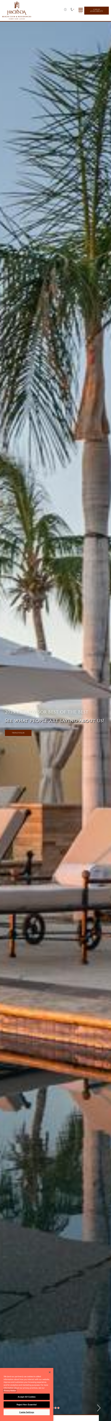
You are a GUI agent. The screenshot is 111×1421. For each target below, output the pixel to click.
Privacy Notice (10, 1390)
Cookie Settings (26, 1412)
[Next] (98, 1408)
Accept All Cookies (26, 1397)
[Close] (50, 1372)
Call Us (73, 10)
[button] (55, 1408)
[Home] (16, 10)
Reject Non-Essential (27, 1404)
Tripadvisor (18, 733)
